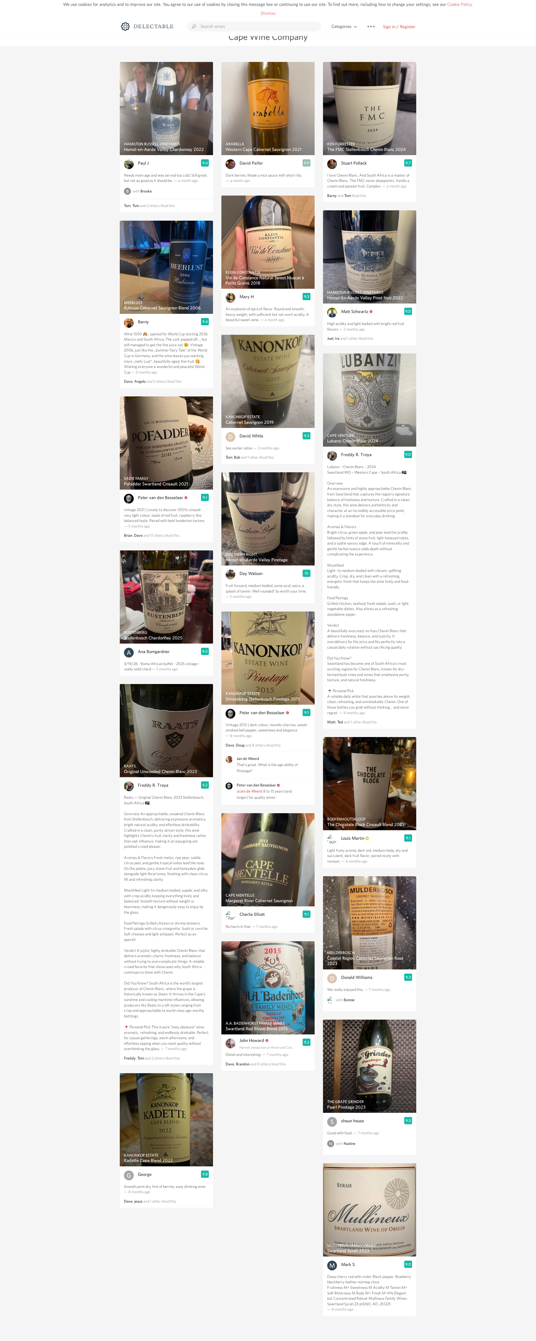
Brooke (146, 191)
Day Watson (251, 573)
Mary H (247, 296)
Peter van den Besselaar (160, 497)
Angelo (140, 381)
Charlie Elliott (252, 914)
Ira (337, 338)
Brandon (243, 1064)
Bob (237, 457)
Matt (331, 722)
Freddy (130, 1058)
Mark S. (348, 1264)
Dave (128, 381)
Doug (240, 745)
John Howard (252, 1040)
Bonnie (349, 1000)
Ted (340, 722)
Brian (128, 535)
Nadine (349, 1143)
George (145, 1174)
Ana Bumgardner (154, 651)
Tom (127, 205)
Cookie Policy (459, 4)
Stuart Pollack (354, 163)
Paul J (143, 163)
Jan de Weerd (248, 758)
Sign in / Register (399, 26)
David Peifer (251, 163)
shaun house (352, 1120)
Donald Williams (356, 977)
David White (251, 436)
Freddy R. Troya (153, 785)
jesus (138, 1201)
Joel (330, 338)
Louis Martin (352, 838)
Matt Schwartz (354, 311)
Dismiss (268, 13)
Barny (143, 321)
